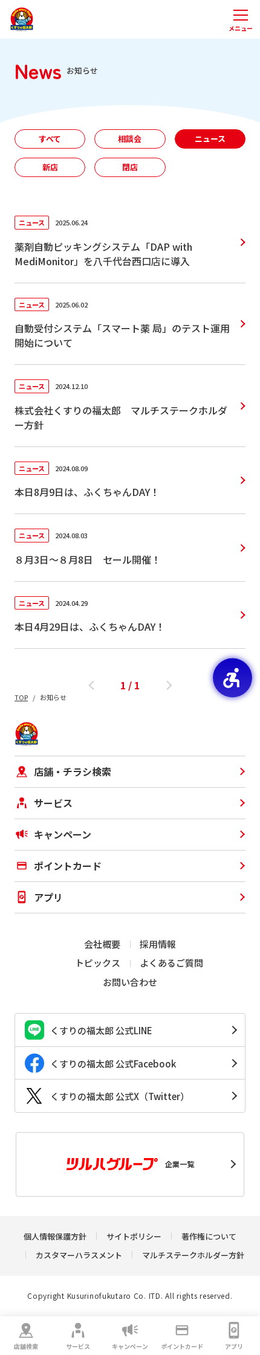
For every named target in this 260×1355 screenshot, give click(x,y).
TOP (21, 697)
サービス (78, 1346)
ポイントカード (182, 1346)
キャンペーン (130, 1346)
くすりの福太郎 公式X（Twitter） (119, 1096)
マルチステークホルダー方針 (193, 1255)
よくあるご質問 (171, 962)
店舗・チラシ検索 (72, 771)
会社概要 (102, 944)
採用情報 (158, 944)
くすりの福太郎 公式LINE (101, 1030)
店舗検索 (26, 1346)
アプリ (234, 1346)
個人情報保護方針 (55, 1236)
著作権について (208, 1236)
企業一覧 (179, 1164)
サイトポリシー (133, 1236)
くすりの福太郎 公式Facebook (113, 1063)
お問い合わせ (130, 982)
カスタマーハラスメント (79, 1255)
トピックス (97, 962)
